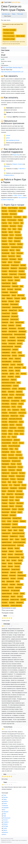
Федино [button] (4, 563)
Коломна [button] (11, 301)
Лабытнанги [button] (5, 415)
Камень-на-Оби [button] (15, 599)
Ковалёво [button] (12, 584)
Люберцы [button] (4, 503)
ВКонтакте (7, 166)
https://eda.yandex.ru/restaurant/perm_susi (12, 71)
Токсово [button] (20, 467)
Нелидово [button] (11, 476)
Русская (5, 820)
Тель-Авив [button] (4, 497)
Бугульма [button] (11, 455)
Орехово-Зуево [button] (20, 322)
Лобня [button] (11, 322)
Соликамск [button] (12, 470)
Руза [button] (16, 449)
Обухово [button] (10, 566)
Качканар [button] (19, 491)
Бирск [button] (15, 530)
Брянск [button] (11, 232)
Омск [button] (24, 217)
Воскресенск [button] (12, 328)
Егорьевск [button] (5, 337)
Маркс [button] (10, 434)
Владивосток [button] (18, 238)
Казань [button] (20, 211)
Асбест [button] (23, 400)
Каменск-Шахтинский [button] (18, 533)
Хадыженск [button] (15, 409)
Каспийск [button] (21, 271)
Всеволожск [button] (5, 578)
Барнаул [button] (4, 241)
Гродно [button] (17, 539)
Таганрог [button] (4, 271)
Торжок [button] (14, 437)
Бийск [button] (18, 382)
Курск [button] (14, 229)
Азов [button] (3, 560)
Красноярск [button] (13, 214)
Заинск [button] (21, 422)
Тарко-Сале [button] (19, 551)
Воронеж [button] (4, 211)
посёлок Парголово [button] (16, 605)
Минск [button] (18, 256)
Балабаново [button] (22, 488)
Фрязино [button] (4, 331)
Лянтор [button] (24, 485)
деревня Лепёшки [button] (7, 593)
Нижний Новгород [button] (7, 217)
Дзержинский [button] (5, 316)
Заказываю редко (8, 33)
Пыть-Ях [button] (15, 443)
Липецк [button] (4, 229)
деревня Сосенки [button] (6, 542)
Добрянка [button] (16, 440)
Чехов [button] (17, 301)
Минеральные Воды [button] (14, 557)
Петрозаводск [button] (14, 304)
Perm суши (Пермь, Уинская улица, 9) (12, 67)
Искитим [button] (4, 370)
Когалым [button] (4, 358)
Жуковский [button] (14, 316)
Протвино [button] (22, 473)
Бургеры (5, 797)
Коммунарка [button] (5, 596)
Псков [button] (10, 367)
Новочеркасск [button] (20, 394)
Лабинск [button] (11, 551)
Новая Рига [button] (10, 494)
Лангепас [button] (23, 373)
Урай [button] (9, 482)
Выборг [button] (4, 391)
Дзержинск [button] (14, 268)
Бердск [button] (14, 283)
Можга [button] (13, 452)
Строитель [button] (21, 428)
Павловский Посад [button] (7, 334)
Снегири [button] (16, 593)
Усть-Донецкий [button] (15, 590)
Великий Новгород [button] (7, 277)
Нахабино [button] (12, 337)
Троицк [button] (21, 310)
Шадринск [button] (5, 425)
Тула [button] (9, 229)
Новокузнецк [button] (5, 247)
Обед (4, 813)
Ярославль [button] (13, 226)
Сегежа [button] (4, 530)
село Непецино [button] (6, 527)
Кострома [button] (10, 289)
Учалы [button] (9, 521)
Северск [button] (4, 455)
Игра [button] (3, 581)
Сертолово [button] (5, 373)
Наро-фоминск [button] (13, 331)
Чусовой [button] (4, 434)
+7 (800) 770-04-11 (18, 195)
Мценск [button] (13, 596)
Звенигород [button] (20, 479)
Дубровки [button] (4, 575)
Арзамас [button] (19, 343)
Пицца (5, 799)
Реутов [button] (11, 500)
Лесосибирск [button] (5, 403)
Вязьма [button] (18, 370)
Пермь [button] (4, 220)
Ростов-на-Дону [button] (12, 220)
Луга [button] (9, 409)
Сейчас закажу (20, 36)
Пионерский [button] (11, 491)
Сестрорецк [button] (19, 506)
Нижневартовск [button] (16, 307)
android (8, 135)
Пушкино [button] (14, 313)
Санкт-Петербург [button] (12, 208)
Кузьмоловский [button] (6, 443)
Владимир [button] (5, 235)
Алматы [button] (4, 256)
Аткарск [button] (21, 403)
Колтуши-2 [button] (5, 584)
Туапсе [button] (19, 406)
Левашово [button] (20, 584)
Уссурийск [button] (10, 376)
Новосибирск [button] (17, 217)
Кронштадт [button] (5, 488)
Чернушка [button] (19, 425)
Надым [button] (4, 548)
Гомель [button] (23, 539)
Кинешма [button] (15, 349)
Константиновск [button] (19, 431)
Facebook (20, 164)
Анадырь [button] (15, 521)
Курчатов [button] (4, 485)
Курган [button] (18, 452)
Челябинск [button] (5, 226)
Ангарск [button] (14, 355)
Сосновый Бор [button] (15, 400)
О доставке (11, 2)
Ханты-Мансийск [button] (6, 361)
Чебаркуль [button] (5, 536)
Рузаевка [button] (11, 602)
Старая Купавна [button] (13, 458)
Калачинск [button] (19, 455)
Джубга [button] (12, 373)
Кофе (4, 816)
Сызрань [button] (15, 385)
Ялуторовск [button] (5, 479)
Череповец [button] (15, 286)
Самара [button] (20, 220)
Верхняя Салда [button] (6, 355)
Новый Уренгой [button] (6, 283)
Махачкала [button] (21, 295)
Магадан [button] (4, 476)
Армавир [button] (23, 265)
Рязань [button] (20, 226)
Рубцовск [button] (4, 412)
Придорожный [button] (21, 575)
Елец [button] (24, 367)
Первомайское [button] (6, 461)
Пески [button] (17, 581)
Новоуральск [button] (22, 412)
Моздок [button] (12, 497)
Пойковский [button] (17, 563)
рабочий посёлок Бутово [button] (8, 545)
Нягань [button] (4, 482)
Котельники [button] (12, 343)
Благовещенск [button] (12, 340)
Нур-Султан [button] (11, 256)
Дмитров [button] (4, 310)
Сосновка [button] (20, 578)
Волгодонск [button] (21, 340)
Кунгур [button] (22, 415)
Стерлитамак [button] (13, 274)
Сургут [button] (4, 340)
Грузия (5, 803)
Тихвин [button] (4, 467)
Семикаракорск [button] (6, 349)
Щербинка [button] (19, 391)
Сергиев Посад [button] (21, 337)
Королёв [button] (21, 509)
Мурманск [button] (9, 298)
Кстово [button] (4, 397)
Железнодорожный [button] (19, 334)
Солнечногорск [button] (6, 307)
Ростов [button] (23, 409)
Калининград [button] (5, 253)
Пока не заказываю (9, 36)
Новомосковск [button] (19, 554)
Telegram (15, 164)
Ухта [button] (10, 485)
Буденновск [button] (13, 428)
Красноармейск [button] (6, 524)
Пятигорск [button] (17, 262)
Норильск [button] (17, 358)
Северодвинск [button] (6, 352)
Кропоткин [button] (18, 289)
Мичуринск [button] (22, 388)
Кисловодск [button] (13, 259)
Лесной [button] (20, 560)
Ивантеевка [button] (20, 503)
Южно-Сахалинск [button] (6, 385)
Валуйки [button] (4, 470)
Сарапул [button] (15, 524)
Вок (4, 809)
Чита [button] (17, 373)
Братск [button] (4, 376)
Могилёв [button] (10, 548)
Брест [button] (11, 539)
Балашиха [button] (4, 506)
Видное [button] (12, 506)
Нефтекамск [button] (18, 397)
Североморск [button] (5, 400)
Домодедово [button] (22, 331)
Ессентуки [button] (4, 259)
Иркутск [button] (12, 250)
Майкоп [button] (23, 277)
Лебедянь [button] (22, 521)
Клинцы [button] (10, 431)
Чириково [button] (13, 572)
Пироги (5, 830)
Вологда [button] (4, 301)
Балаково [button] (4, 274)
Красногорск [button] (5, 512)
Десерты (5, 801)
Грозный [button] (23, 599)
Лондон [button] (22, 536)
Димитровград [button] (6, 286)
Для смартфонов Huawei (12, 140)
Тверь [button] (19, 229)
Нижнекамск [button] (22, 268)
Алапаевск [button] (13, 515)
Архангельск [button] (5, 379)
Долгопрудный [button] (6, 509)
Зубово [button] (22, 593)
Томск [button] (10, 241)
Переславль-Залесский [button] (15, 418)
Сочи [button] (10, 223)
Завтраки (5, 811)
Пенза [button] (13, 253)
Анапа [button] (3, 289)
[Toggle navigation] (25, 2)
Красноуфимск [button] (19, 494)
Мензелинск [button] (20, 602)
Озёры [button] (11, 449)
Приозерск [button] (5, 515)
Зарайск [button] (4, 446)
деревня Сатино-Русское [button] (18, 527)
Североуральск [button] (6, 533)
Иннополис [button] (5, 539)
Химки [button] (17, 500)
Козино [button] (4, 587)
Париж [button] (10, 530)
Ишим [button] (14, 482)
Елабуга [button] (4, 431)
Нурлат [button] (20, 512)
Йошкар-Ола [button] (5, 268)
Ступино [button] (18, 325)
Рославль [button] (4, 602)
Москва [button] (4, 208)
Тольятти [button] (16, 223)
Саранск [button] (16, 277)
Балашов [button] (4, 551)
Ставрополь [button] (22, 274)
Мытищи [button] (13, 512)
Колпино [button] (10, 554)
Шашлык (5, 805)
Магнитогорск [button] (13, 271)
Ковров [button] (18, 376)
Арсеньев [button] (4, 418)
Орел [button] (21, 286)
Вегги (4, 834)
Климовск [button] (11, 325)
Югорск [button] (14, 352)
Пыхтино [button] (17, 566)
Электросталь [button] (14, 319)
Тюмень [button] (4, 238)
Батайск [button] (14, 560)
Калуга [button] (11, 235)
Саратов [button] (4, 223)
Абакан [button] (4, 554)
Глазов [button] (20, 482)
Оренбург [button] (19, 244)
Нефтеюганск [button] (5, 473)
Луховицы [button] (4, 449)
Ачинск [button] (11, 358)
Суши (4, 795)
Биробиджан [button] (5, 464)
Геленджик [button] (5, 292)
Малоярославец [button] (6, 518)
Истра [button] (21, 458)
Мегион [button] (10, 563)
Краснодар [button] (5, 214)
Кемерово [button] (4, 244)
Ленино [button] (4, 566)
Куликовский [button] (10, 581)
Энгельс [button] (4, 557)
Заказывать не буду (9, 39)
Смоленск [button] (18, 235)
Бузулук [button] (12, 394)
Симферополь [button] (14, 536)
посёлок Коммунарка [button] (19, 542)
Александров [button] (12, 412)
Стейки (5, 828)
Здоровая (5, 807)
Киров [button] (18, 250)
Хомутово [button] (20, 364)
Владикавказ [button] (14, 265)
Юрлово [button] (20, 572)
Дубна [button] (23, 298)
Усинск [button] (13, 406)
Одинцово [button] (4, 500)
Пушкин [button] (14, 509)
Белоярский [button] (5, 599)
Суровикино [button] (13, 488)
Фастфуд (5, 826)
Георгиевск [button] (11, 391)
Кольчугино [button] (19, 497)
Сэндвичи (5, 822)
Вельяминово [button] (5, 569)
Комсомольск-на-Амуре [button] (8, 382)
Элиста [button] (4, 280)
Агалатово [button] (20, 545)
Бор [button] (22, 557)
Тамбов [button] (4, 262)
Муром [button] (14, 295)
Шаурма (5, 824)
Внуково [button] (4, 458)
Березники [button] (18, 346)
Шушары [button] (13, 578)
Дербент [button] (10, 397)
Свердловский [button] (12, 467)
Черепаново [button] (5, 364)
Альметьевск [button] (5, 265)
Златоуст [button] (19, 596)
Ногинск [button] (4, 325)
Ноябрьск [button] (21, 355)
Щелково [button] (4, 328)
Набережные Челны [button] (16, 247)
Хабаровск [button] (17, 241)
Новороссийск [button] (6, 295)
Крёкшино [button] (18, 587)
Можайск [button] (4, 367)
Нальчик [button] (10, 280)
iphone (8, 138)
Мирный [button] (19, 470)
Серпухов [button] (17, 298)
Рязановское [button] (5, 590)
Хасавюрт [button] (13, 403)
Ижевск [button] (10, 238)
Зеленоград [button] (5, 319)
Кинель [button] (4, 491)
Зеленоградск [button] (6, 406)
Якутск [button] (4, 437)
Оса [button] (9, 437)
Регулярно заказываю (10, 30)
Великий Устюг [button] (17, 518)
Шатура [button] (21, 443)
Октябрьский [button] (16, 361)
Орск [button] (3, 494)
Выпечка (5, 832)
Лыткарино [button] (21, 328)
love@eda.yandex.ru (9, 175)
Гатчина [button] (14, 388)
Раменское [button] (5, 322)
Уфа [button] (22, 223)
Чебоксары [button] (20, 253)
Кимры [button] (21, 530)
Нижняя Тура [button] (14, 415)
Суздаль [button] (13, 364)
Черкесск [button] (13, 379)
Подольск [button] (12, 503)
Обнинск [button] (17, 280)
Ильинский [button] (14, 473)
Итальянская (6, 818)
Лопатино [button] (10, 587)
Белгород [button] (17, 232)
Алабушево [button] (18, 367)
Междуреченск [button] (13, 422)
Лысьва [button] (13, 464)
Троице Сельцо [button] (15, 569)
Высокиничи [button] (5, 605)
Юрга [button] (8, 560)
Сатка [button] (3, 521)
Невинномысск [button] (6, 388)
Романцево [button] (12, 575)
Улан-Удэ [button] (4, 422)
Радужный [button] (17, 485)
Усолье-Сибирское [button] (7, 440)
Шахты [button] (10, 262)
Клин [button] (3, 298)
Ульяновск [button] (12, 244)
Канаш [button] (16, 434)
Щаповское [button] (5, 572)
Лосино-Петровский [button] (14, 446)
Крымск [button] (12, 425)
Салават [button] (11, 370)
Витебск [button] (17, 548)
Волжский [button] (4, 394)
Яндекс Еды (16, 154)
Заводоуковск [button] (20, 476)
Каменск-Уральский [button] (7, 346)
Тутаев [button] (4, 409)
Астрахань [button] (5, 250)
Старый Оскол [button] (6, 313)
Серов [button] (19, 352)
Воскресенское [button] (16, 461)
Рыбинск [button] (12, 479)
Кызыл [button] (19, 464)
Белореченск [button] (13, 292)
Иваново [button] (4, 232)
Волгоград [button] (22, 208)
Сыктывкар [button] (5, 304)
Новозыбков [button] (5, 452)
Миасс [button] (20, 259)
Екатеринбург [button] (12, 211)
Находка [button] (4, 343)
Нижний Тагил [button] (13, 310)
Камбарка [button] (4, 428)
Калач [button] (21, 434)
